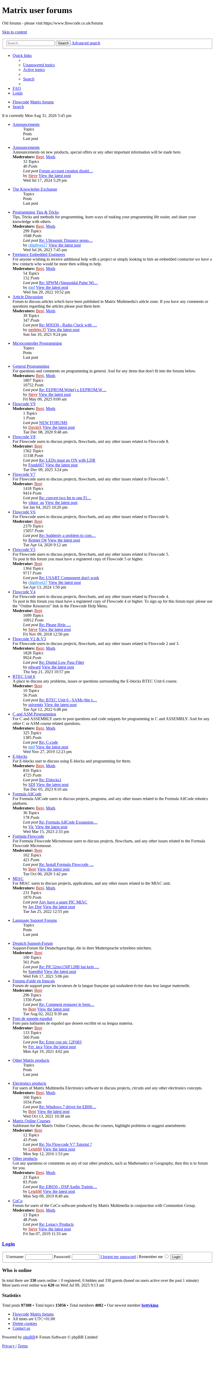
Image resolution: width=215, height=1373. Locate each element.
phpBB (29, 1337)
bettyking (150, 1305)
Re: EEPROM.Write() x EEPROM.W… (72, 390)
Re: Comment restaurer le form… (66, 1004)
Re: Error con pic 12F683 (60, 1042)
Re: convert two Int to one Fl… (65, 498)
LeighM (35, 1149)
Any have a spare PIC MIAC (63, 902)
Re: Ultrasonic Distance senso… (66, 240)
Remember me (151, 1256)
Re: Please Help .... (55, 625)
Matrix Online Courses (31, 1121)
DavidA (34, 427)
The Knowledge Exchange (35, 189)
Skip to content (14, 32)
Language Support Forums (35, 920)
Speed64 (35, 971)
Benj (40, 157)
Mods (50, 157)
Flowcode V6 (24, 512)
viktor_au (36, 502)
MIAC (18, 878)
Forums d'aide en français (34, 981)
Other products (25, 1158)
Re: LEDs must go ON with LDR (67, 460)
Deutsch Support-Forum (33, 943)
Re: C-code (48, 742)
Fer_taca (35, 1047)
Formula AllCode (27, 794)
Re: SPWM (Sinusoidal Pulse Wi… (68, 282)
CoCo (18, 1201)
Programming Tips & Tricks (36, 212)
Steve (32, 175)
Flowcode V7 (24, 474)
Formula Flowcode (28, 836)
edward (34, 667)
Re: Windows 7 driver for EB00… (67, 1107)
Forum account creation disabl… (66, 171)
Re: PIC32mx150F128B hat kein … (69, 967)
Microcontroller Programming (37, 343)
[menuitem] (39, 65)
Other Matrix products (31, 1060)
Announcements (26, 124)
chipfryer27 (37, 245)
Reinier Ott (37, 540)
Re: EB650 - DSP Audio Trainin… (68, 1186)
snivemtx (35, 704)
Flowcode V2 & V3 (29, 639)
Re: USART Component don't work (69, 578)
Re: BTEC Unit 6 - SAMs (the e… (68, 700)
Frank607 (36, 465)
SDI (31, 784)
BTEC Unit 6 (24, 676)
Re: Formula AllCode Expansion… (68, 822)
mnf (31, 287)
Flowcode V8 (24, 437)
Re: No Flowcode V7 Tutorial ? (65, 1144)
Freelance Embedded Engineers (39, 254)
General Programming (31, 366)
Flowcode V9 (24, 404)
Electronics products (29, 1083)
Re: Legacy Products (56, 1224)
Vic (31, 827)
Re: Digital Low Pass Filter (61, 662)
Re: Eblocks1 (50, 780)
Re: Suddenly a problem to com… (67, 535)
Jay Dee (35, 907)
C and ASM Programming (34, 714)
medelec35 (37, 329)
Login (8, 1244)
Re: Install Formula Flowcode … (66, 864)
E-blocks (20, 756)
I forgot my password (118, 1256)
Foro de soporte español (32, 1018)
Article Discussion (28, 297)
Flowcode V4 (24, 592)
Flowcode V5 (24, 549)
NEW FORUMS (53, 422)
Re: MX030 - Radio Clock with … (68, 325)
